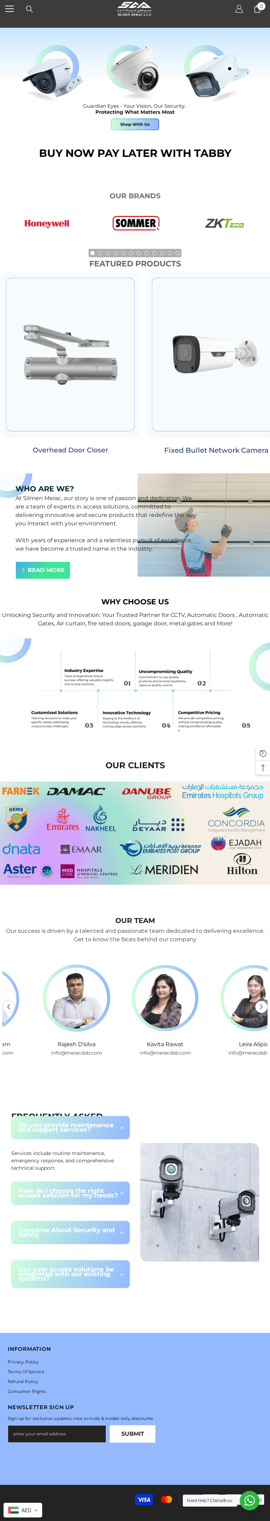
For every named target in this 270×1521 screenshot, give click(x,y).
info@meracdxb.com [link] (46, 1053)
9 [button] (154, 253)
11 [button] (170, 253)
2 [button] (100, 253)
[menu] (9, 9)
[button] (8, 1007)
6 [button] (131, 253)
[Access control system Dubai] (223, 226)
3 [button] (108, 253)
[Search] (29, 9)
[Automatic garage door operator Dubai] (135, 226)
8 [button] (146, 253)
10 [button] (162, 253)
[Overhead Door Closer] (70, 354)
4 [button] (116, 253)
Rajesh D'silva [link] (47, 1044)
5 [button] (123, 253)
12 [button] (177, 253)
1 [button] (92, 253)
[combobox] (23, 1510)
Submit (132, 1433)
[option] (46, 226)
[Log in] (239, 9)
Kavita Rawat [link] (135, 1044)
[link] (135, 690)
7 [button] (139, 253)
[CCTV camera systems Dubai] (46, 226)
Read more (46, 570)
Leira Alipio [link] (224, 1044)
